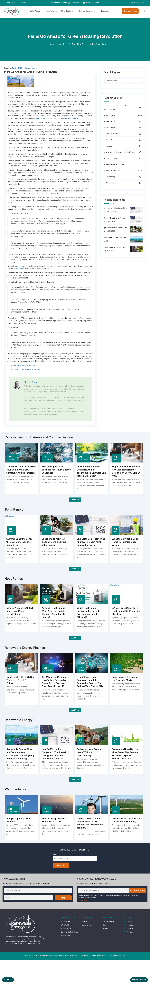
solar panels (72, 118)
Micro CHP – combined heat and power (120, 152)
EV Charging (110, 177)
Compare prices (130, 11)
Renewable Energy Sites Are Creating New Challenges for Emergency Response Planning (116, 238)
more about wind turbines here (28, 369)
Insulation (109, 146)
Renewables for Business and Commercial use (116, 107)
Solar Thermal (111, 127)
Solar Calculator (92, 3)
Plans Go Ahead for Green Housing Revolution (84, 44)
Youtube (129, 932)
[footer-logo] (20, 924)
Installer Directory (139, 979)
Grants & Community (87, 11)
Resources (104, 11)
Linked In (129, 928)
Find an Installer (60, 3)
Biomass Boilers (112, 134)
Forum (84, 921)
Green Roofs (110, 140)
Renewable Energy (112, 170)
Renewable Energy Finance (116, 164)
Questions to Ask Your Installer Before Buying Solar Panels (116, 228)
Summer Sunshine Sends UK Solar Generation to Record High (115, 208)
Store (14, 3)
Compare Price (137, 890)
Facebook (130, 925)
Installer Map (76, 3)
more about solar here (26, 365)
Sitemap (106, 928)
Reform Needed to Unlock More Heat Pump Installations (116, 247)
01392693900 (139, 3)
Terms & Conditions (88, 955)
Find (63, 898)
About (7, 3)
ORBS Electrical (21, 269)
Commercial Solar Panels (70, 932)
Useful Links (86, 925)
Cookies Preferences (117, 955)
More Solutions (67, 11)
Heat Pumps (50, 11)
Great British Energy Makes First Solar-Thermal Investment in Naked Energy (116, 218)
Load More (75, 500)
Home (51, 44)
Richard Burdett (30, 68)
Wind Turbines (111, 183)
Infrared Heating (112, 158)
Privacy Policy (83, 900)
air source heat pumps (42, 118)
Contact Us (23, 3)
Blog (59, 44)
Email (55, 854)
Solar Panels (35, 11)
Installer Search (108, 921)
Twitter (129, 921)
